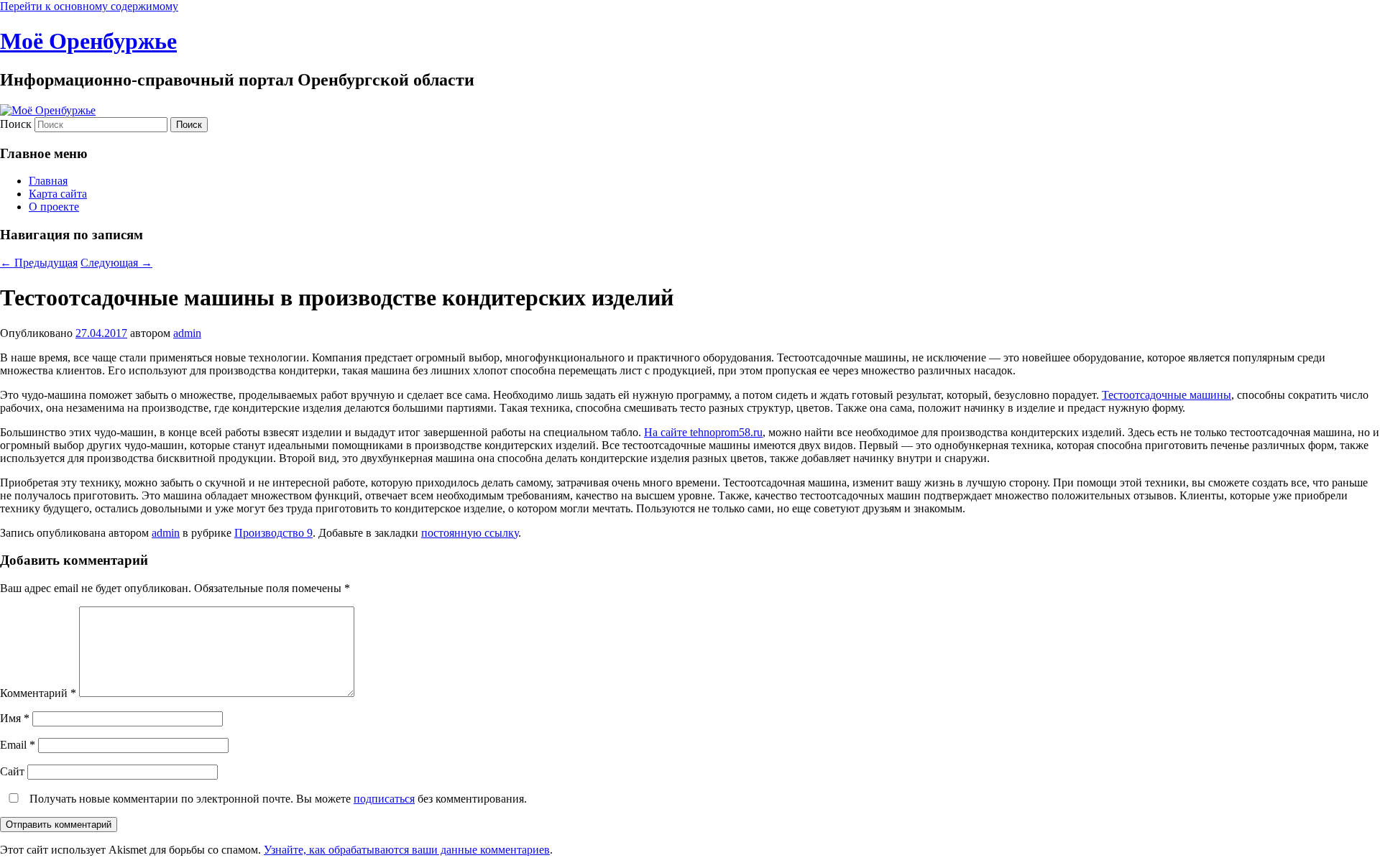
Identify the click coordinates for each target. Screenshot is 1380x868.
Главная (48, 181)
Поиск (16, 124)
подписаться (384, 799)
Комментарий (38, 693)
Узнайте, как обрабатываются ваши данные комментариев (407, 850)
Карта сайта (58, 194)
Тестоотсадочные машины (1166, 395)
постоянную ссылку (469, 533)
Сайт (12, 771)
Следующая (116, 263)
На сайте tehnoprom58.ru (703, 432)
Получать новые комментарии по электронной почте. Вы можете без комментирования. (277, 799)
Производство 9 (273, 533)
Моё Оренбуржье (88, 41)
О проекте (54, 206)
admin (187, 333)
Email (17, 745)
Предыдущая (39, 263)
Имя (14, 718)
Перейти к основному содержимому (89, 6)
